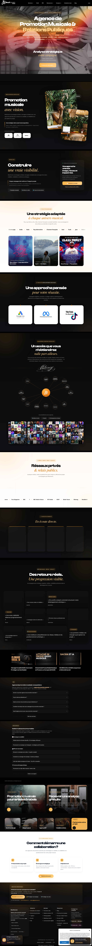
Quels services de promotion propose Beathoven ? (25, 702)
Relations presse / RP (48, 913)
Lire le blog (21, 931)
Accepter (64, 942)
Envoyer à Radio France (62, 915)
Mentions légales (40, 942)
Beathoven (14, 910)
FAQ (31, 920)
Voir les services (32, 716)
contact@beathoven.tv (35, 900)
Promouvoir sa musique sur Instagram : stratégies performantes (28, 745)
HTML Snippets (40, 945)
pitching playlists (40, 39)
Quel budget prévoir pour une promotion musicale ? (25, 711)
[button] (89, 930)
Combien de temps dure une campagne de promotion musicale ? (28, 706)
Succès (31, 918)
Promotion (12, 190)
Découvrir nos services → (19, 773)
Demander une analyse (35, 910)
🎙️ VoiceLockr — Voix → (76, 925)
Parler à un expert (32, 773)
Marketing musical (47, 918)
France (46, 12)
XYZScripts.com (51, 945)
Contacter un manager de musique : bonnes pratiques (26, 756)
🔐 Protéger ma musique (32, 896)
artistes (57, 35)
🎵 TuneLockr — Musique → (76, 921)
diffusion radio (52, 37)
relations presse (63, 37)
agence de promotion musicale (41, 687)
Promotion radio (47, 910)
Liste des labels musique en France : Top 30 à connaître (26, 761)
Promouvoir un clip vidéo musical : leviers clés (24, 768)
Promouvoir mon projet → (47, 65)
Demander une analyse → (19, 716)
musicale (17, 190)
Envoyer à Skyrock (61, 920)
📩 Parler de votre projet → (46, 876)
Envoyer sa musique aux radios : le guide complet (25, 752)
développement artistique (49, 282)
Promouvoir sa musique (62, 913)
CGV (54, 942)
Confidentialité (48, 942)
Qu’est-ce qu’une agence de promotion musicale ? (25, 692)
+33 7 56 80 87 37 (25, 900)
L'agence (32, 915)
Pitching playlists (47, 915)
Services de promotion (35, 913)
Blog (58, 910)
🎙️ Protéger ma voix (46, 896)
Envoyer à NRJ (60, 918)
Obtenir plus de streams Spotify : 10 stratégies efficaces (26, 740)
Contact (12, 934)
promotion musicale (34, 35)
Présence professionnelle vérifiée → (72, 186)
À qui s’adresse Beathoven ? (20, 697)
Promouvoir (41, 47)
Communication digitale (49, 920)
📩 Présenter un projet (72, 183)
